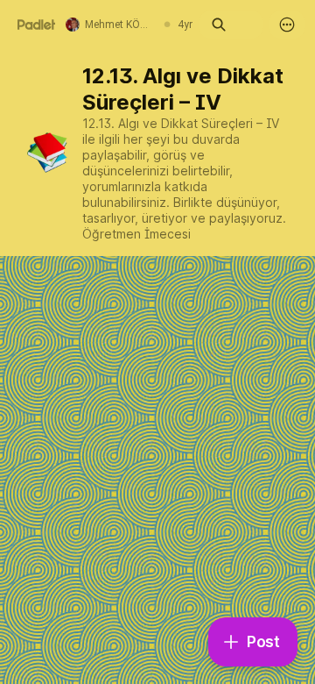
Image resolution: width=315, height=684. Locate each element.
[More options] (287, 25)
